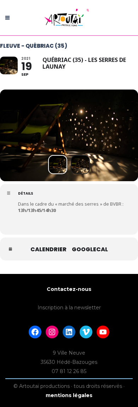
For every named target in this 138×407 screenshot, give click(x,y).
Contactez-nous (69, 289)
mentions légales (69, 395)
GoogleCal (90, 249)
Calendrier (48, 249)
